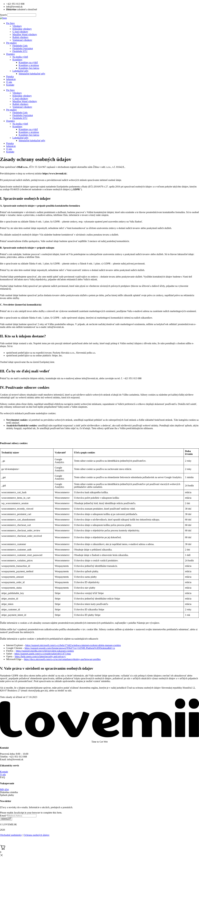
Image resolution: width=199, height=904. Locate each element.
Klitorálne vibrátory (22, 29)
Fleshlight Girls (20, 45)
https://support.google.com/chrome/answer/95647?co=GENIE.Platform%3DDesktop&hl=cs (70, 648)
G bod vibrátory (20, 31)
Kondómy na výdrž (28, 62)
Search (3, 15)
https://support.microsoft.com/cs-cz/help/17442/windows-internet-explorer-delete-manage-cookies (73, 645)
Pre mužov (11, 43)
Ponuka (10, 76)
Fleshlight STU (20, 51)
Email (4, 815)
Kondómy (17, 59)
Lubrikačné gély (20, 71)
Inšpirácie (11, 79)
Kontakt (10, 85)
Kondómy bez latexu (29, 68)
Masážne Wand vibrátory (24, 34)
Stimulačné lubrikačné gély (32, 73)
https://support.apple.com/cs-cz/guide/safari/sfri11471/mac (42, 653)
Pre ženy (10, 23)
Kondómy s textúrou (29, 65)
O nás (9, 82)
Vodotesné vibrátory (22, 40)
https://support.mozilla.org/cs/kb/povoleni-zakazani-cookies (45, 651)
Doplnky (10, 54)
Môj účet (4, 789)
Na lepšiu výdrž (20, 57)
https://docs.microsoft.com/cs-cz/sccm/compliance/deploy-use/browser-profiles (62, 659)
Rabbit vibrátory (20, 37)
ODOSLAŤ (6, 819)
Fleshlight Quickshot (22, 48)
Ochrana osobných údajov (36, 835)
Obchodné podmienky (11, 835)
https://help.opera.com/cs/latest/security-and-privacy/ (40, 656)
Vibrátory (17, 26)
